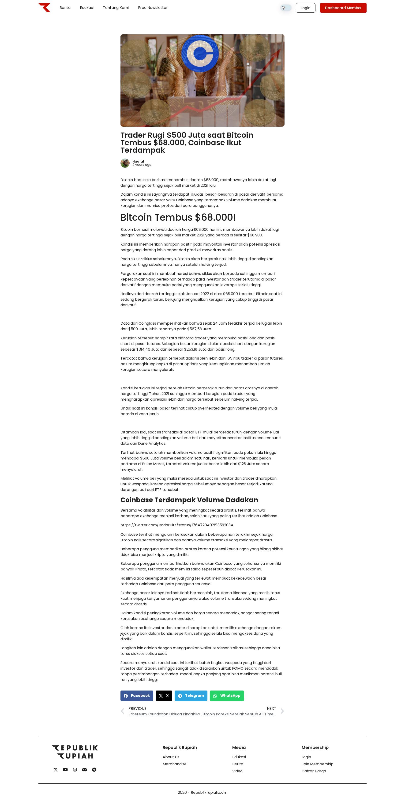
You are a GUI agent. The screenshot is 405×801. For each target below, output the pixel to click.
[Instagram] (75, 770)
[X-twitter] (56, 770)
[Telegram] (94, 770)
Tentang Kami (116, 7)
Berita (65, 7)
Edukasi (87, 7)
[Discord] (84, 770)
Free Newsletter (153, 7)
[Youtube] (65, 770)
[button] (136, 696)
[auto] (286, 8)
